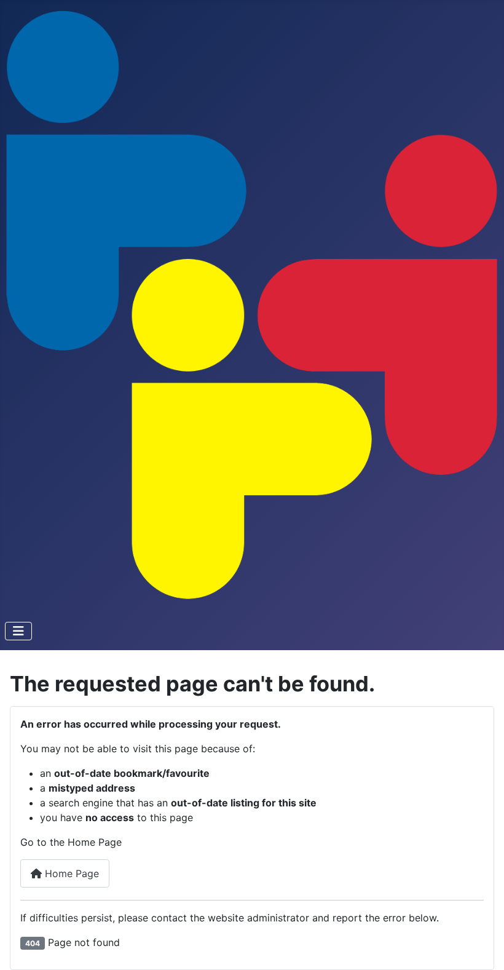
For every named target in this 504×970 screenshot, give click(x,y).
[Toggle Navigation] (18, 631)
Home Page (70, 873)
